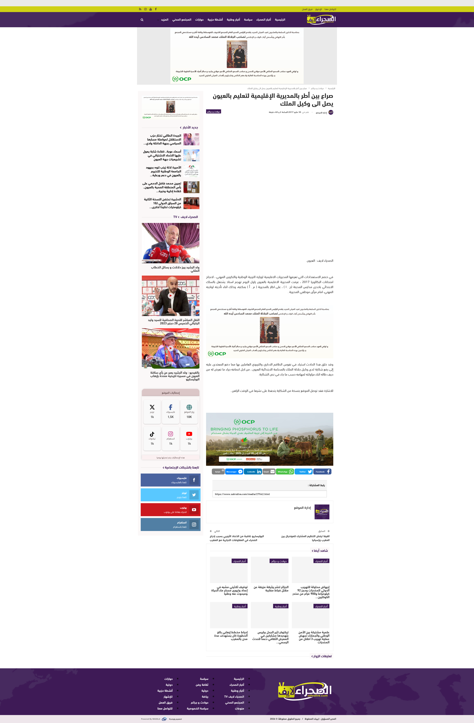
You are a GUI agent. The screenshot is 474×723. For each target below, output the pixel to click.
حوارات (199, 19)
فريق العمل (307, 9)
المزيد (164, 19)
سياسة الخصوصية (197, 708)
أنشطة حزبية (215, 19)
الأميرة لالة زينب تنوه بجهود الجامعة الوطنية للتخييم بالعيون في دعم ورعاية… (163, 171)
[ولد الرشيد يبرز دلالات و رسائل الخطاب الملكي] (170, 243)
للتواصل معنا (330, 9)
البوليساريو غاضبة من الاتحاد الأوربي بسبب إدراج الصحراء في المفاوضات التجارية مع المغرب (237, 537)
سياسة (248, 19)
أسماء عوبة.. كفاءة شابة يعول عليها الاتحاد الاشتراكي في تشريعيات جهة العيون (162, 155)
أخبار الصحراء (263, 19)
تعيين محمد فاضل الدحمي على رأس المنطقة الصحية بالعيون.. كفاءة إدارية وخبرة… (161, 186)
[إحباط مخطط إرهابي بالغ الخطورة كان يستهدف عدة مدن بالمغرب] (229, 615)
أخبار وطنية (233, 19)
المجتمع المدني (181, 19)
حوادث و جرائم (213, 111)
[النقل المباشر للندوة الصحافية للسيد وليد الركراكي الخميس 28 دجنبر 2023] (170, 296)
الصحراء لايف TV (234, 696)
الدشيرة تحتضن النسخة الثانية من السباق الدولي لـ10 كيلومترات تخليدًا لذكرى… (162, 202)
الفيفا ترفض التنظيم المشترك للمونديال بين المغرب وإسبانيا (305, 537)
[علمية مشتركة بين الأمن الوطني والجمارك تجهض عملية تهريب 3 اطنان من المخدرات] (310, 615)
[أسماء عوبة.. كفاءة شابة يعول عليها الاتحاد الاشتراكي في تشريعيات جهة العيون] (191, 155)
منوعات (239, 708)
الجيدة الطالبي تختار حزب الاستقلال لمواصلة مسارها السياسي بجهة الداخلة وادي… (162, 139)
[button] (322, 471)
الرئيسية (280, 19)
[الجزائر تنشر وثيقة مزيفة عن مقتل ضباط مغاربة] (269, 570)
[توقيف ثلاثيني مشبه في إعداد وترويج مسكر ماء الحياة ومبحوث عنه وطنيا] (229, 570)
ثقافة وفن (202, 684)
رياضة (205, 696)
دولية (204, 690)
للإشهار (318, 9)
